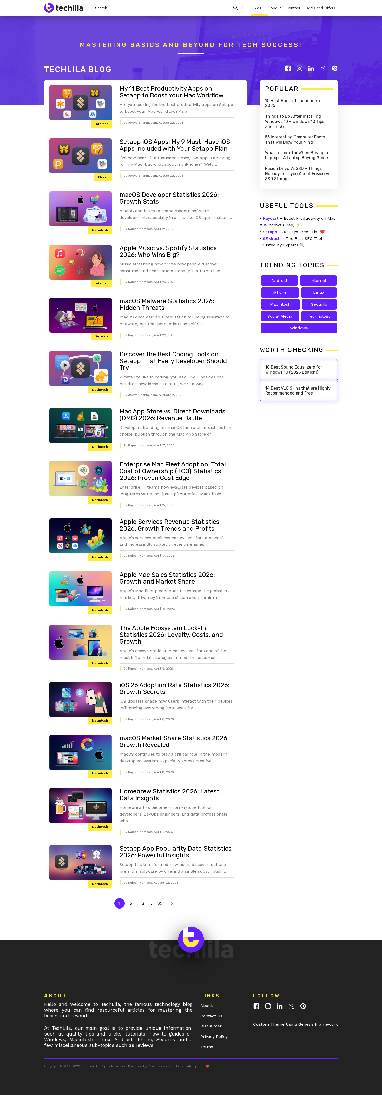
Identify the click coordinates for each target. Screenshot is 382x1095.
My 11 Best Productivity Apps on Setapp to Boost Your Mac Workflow (171, 92)
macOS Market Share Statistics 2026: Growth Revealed (174, 742)
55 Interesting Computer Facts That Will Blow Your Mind (295, 140)
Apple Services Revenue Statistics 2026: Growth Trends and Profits (169, 525)
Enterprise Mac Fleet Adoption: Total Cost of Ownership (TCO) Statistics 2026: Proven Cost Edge (173, 471)
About (206, 1005)
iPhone (102, 177)
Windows (299, 327)
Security (101, 336)
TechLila (87, 1066)
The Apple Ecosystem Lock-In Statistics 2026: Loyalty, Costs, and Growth (171, 634)
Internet (101, 124)
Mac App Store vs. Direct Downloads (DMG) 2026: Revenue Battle (172, 415)
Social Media (279, 316)
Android (279, 280)
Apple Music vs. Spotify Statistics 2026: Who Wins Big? (168, 251)
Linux (319, 292)
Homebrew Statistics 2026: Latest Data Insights (169, 795)
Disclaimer (211, 1026)
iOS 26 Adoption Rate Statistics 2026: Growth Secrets (174, 689)
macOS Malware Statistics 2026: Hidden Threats (167, 304)
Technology (319, 316)
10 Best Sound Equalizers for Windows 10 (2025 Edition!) (293, 370)
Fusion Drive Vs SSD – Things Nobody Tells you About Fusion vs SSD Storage (297, 173)
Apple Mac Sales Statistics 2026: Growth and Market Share (167, 578)
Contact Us (211, 1015)
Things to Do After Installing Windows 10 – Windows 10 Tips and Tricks (294, 121)
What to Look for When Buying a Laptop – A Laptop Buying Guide (296, 155)
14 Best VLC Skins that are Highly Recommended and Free (298, 391)
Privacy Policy (214, 1036)
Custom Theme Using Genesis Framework (295, 1024)
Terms (206, 1046)
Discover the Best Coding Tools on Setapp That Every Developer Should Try (173, 361)
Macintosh (100, 230)
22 (161, 903)
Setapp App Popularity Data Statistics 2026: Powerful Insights (176, 852)
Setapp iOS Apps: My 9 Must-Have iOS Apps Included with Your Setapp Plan (175, 145)
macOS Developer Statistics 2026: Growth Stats (169, 198)
